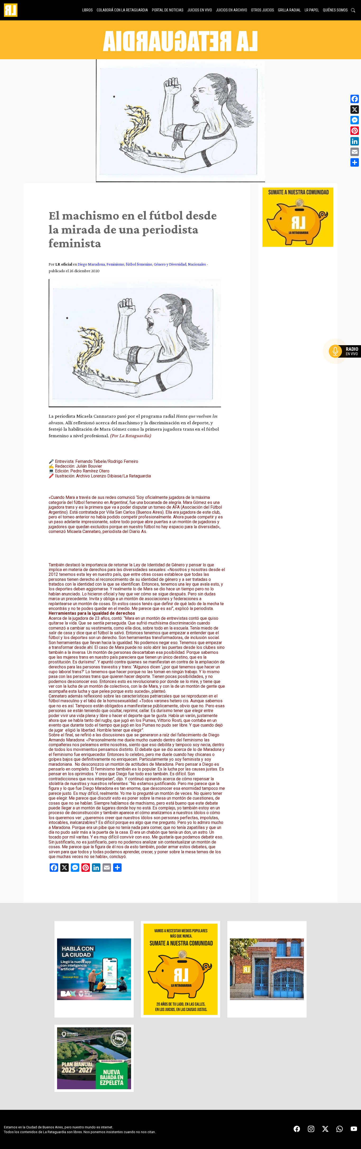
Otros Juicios (262, 10)
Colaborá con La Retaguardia (122, 10)
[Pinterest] (354, 130)
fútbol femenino (139, 264)
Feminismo (115, 264)
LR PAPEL (312, 10)
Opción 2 (346, 362)
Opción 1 (346, 360)
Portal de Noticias (167, 10)
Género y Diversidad (170, 264)
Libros (87, 10)
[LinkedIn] (354, 141)
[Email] (354, 152)
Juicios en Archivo (231, 10)
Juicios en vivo (199, 10)
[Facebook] (354, 99)
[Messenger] (354, 120)
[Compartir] (354, 162)
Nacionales (197, 264)
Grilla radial (289, 10)
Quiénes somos (335, 10)
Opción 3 (346, 364)
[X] (354, 109)
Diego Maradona (91, 264)
